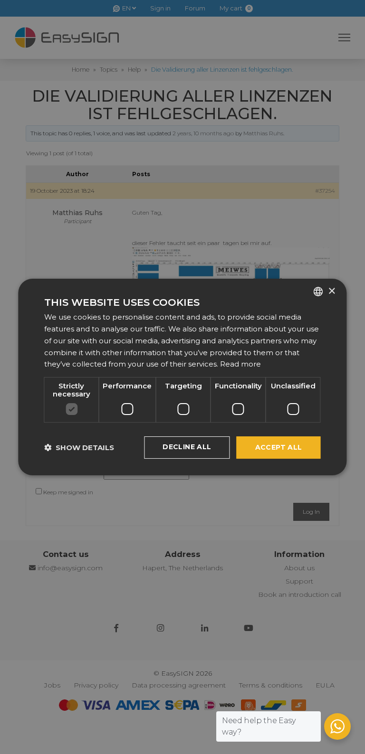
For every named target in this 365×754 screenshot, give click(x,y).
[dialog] (182, 377)
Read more (240, 363)
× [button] (331, 291)
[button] (79, 447)
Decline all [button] (187, 447)
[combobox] (318, 291)
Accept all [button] (278, 447)
